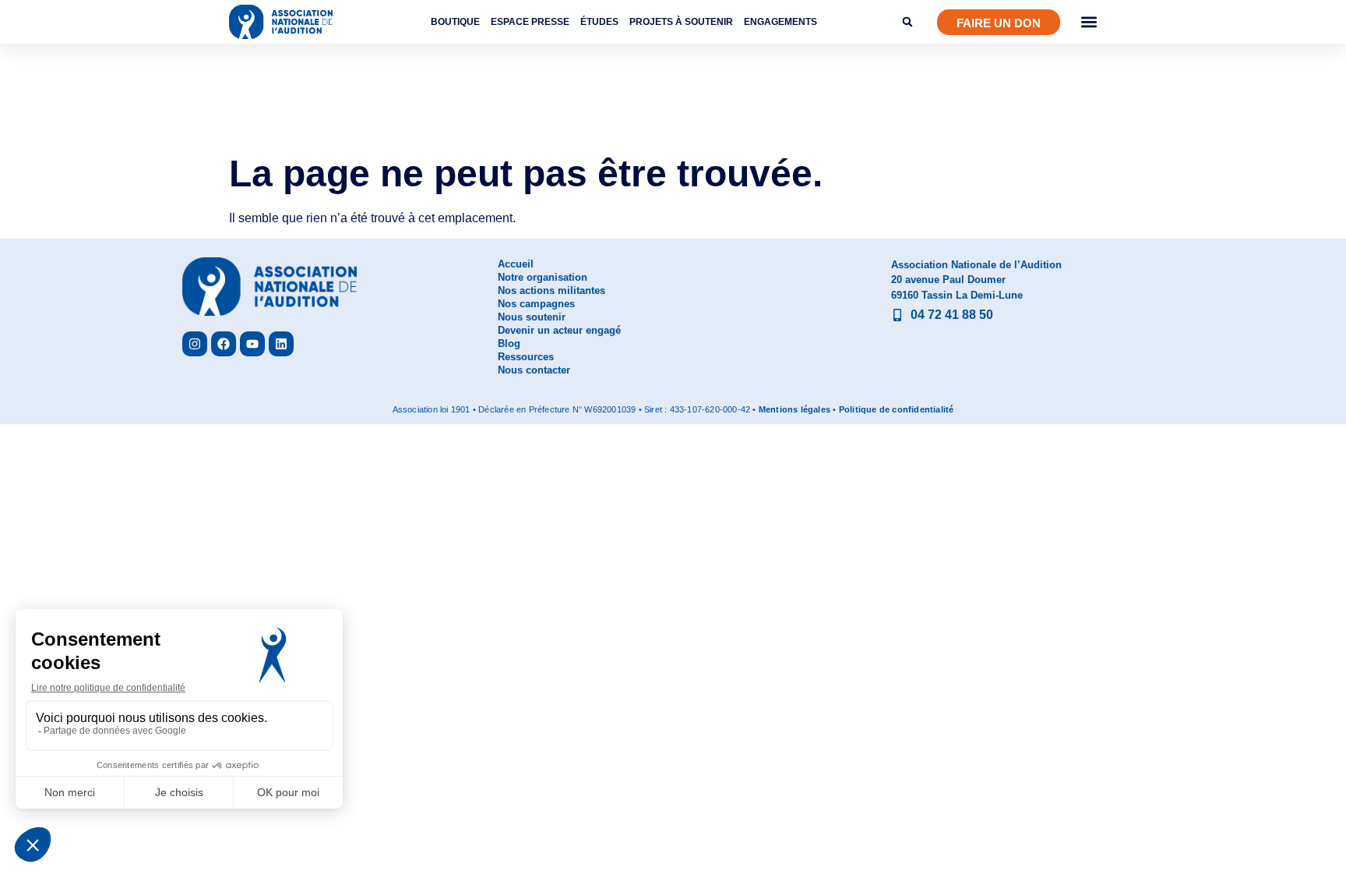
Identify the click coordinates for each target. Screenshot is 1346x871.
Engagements (780, 21)
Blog (509, 343)
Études (599, 21)
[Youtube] (252, 343)
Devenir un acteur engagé (559, 330)
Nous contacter (534, 370)
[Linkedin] (281, 343)
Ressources (526, 357)
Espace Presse (530, 21)
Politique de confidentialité (896, 409)
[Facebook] (223, 343)
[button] (907, 22)
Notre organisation (542, 277)
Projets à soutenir (681, 21)
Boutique (455, 21)
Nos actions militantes (551, 290)
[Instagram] (194, 343)
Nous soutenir (532, 317)
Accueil (516, 264)
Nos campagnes (536, 304)
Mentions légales (794, 409)
